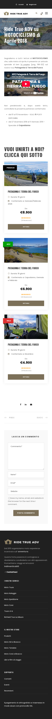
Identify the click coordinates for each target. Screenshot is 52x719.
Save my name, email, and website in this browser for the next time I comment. (26, 501)
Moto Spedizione (11, 599)
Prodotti (7, 636)
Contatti (7, 679)
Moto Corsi (8, 605)
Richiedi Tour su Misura (13, 617)
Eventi (6, 685)
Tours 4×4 (8, 611)
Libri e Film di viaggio (12, 660)
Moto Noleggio (10, 593)
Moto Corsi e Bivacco (13, 654)
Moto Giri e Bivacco (12, 642)
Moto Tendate (10, 648)
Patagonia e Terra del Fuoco (23, 191)
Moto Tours (9, 587)
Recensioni (8, 691)
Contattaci (12, 572)
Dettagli (26, 227)
